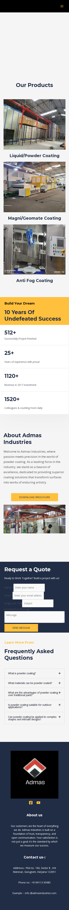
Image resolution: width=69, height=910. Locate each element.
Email (8, 595)
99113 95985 (43, 882)
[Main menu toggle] (62, 6)
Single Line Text (13, 603)
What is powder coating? (22, 673)
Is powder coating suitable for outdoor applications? (29, 706)
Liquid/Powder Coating (34, 155)
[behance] (31, 803)
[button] (34, 673)
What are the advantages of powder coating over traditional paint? (33, 694)
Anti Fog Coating (34, 280)
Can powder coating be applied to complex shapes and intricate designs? (32, 718)
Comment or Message (18, 609)
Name (8, 587)
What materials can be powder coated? (30, 683)
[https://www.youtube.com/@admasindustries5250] (38, 803)
